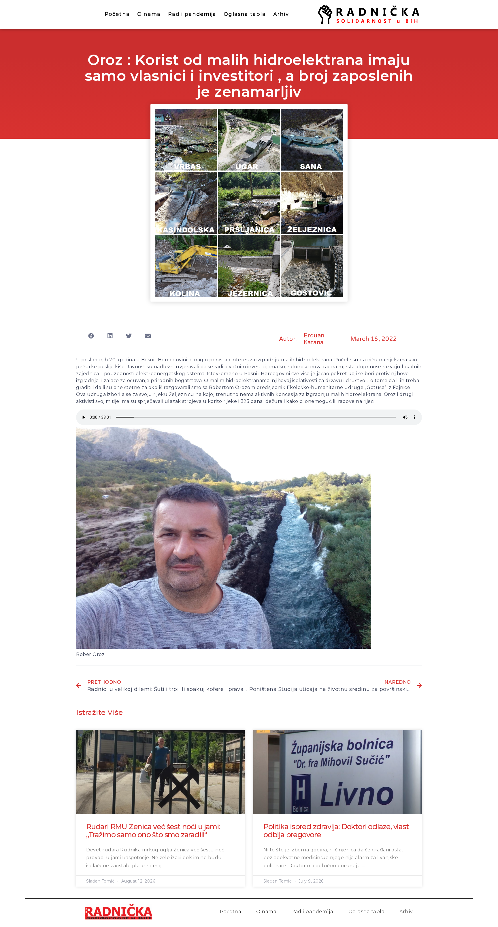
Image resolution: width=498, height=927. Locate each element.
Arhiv (281, 14)
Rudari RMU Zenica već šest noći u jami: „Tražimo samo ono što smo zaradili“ (153, 830)
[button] (91, 335)
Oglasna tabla (245, 14)
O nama (149, 14)
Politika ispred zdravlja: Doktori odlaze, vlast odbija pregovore (336, 830)
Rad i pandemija (192, 14)
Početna (117, 14)
